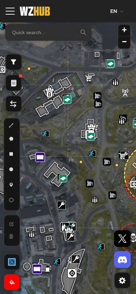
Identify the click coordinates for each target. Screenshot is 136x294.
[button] (75, 259)
